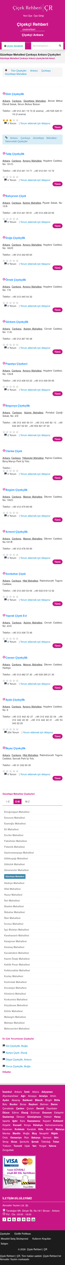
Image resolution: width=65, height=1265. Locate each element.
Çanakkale (8, 1108)
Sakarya (35, 1137)
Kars (22, 1120)
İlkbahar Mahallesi (14, 912)
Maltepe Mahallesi (14, 1022)
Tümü (57, 127)
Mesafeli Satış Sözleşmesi (14, 1238)
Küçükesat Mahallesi (16, 1005)
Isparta (6, 1120)
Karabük (31, 1129)
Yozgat (42, 1145)
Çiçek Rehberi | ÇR (37, 1249)
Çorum (30, 1108)
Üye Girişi (39, 15)
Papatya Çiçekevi (16, 364)
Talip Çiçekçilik (15, 154)
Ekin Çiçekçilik (15, 94)
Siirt (56, 1137)
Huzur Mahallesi (13, 894)
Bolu (4, 1104)
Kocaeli (17, 1125)
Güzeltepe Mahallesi (15, 74)
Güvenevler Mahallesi (16, 870)
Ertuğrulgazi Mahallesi (17, 811)
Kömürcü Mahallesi (15, 993)
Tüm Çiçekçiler (18, 70)
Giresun (20, 1116)
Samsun (47, 1137)
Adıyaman (47, 1091)
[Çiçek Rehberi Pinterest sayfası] (43, 29)
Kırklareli (58, 1120)
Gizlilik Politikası (22, 1233)
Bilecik (39, 1100)
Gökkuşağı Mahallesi (16, 858)
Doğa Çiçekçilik (15, 238)
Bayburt (33, 1104)
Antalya (43, 1096)
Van (34, 1145)
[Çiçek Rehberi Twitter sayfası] (37, 29)
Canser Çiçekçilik (17, 657)
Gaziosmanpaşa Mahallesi (19, 852)
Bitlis (57, 1100)
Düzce (6, 1112)
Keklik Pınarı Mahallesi (17, 964)
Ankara (34, 70)
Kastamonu (33, 1120)
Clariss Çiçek (14, 451)
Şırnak (35, 1141)
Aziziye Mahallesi (32, 202)
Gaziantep (8, 1116)
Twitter (9, 1219)
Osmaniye (16, 1137)
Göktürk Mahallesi (14, 864)
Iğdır (15, 1120)
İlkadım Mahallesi (14, 906)
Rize (26, 1137)
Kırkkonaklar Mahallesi (17, 970)
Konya (27, 1125)
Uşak (27, 1145)
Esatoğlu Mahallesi (15, 823)
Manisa (6, 1133)
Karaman (7, 1129)
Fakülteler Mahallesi (15, 841)
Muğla (26, 1133)
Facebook (4, 1219)
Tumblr (18, 1219)
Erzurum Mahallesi (14, 817)
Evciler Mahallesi (13, 835)
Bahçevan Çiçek (16, 196)
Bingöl (48, 1100)
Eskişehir (59, 1112)
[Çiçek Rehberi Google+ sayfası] (41, 29)
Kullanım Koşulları (41, 1238)
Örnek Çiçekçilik (16, 280)
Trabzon (6, 1145)
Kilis (40, 1129)
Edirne (15, 1112)
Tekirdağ (45, 1141)
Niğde (54, 1133)
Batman (44, 1104)
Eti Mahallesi (11, 829)
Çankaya (46, 70)
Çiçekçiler (5, 1233)
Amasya (32, 1096)
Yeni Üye (27, 15)
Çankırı (20, 1108)
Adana (35, 1091)
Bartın (54, 1104)
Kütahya (38, 1125)
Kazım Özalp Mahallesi (17, 958)
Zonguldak (8, 1150)
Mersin (49, 1129)
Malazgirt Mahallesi (15, 1017)
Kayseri (47, 1120)
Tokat (56, 1141)
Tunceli (18, 1145)
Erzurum (47, 1112)
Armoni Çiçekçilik (17, 532)
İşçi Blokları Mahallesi (16, 929)
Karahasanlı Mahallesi (16, 935)
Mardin (16, 1133)
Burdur (14, 1104)
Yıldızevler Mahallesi (33, 458)
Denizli (40, 1108)
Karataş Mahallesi (14, 947)
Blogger (14, 1219)
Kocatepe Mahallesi (15, 987)
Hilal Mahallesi (30, 580)
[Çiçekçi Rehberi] (6, 70)
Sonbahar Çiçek (16, 574)
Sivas (14, 1141)
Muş (34, 1133)
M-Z (27, 801)
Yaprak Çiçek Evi (16, 616)
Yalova (52, 1145)
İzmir (27, 1091)
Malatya (60, 1129)
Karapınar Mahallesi (15, 941)
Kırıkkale (19, 1129)
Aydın (5, 1100)
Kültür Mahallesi (13, 1011)
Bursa (23, 1104)
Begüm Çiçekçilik (17, 490)
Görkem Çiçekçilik (17, 322)
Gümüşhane (34, 1116)
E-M (17, 801)
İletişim (4, 1243)
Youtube (23, 1219)
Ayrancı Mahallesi (32, 160)
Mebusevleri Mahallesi (17, 1028)
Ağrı (23, 1096)
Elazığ (24, 1112)
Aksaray (16, 1100)
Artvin (53, 1096)
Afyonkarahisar (10, 1096)
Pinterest (28, 1219)
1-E (8, 801)
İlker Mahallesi (12, 918)
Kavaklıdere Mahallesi (16, 952)
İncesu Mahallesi (13, 923)
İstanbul (7, 1091)
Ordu (5, 1137)
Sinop (5, 1141)
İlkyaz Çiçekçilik (16, 748)
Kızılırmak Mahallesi (15, 982)
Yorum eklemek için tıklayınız (35, 123)
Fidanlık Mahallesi (14, 846)
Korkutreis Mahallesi (16, 999)
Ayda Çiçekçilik (15, 700)
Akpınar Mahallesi (32, 496)
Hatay (57, 1116)
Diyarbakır (51, 1108)
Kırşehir (6, 1125)
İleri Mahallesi (12, 900)
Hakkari (48, 1116)
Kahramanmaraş (54, 1125)
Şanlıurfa (24, 1141)
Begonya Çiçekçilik (18, 405)
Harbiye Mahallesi (14, 883)
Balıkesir (27, 1100)
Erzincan (35, 1112)
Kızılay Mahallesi (13, 976)
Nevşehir (44, 1133)
